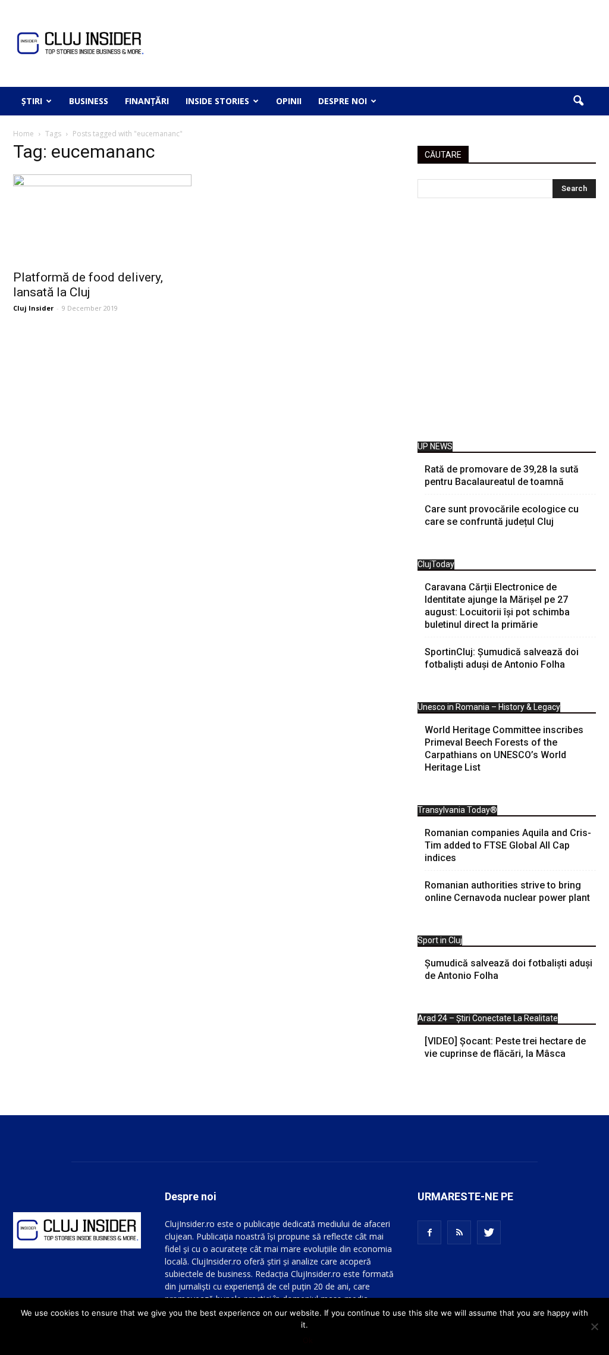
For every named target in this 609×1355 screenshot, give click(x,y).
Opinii (289, 101)
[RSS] (459, 1232)
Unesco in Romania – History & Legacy (488, 707)
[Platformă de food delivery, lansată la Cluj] (102, 218)
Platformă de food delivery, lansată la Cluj (88, 284)
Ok (308, 1340)
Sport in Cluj (439, 940)
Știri (31, 101)
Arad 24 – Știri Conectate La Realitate (487, 1018)
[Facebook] (429, 1232)
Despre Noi (342, 101)
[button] (578, 101)
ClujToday (435, 564)
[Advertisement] (506, 322)
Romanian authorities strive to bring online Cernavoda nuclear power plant (507, 891)
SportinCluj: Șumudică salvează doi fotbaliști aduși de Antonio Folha (502, 658)
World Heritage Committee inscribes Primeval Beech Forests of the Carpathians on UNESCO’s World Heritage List (504, 748)
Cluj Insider (33, 307)
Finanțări (147, 101)
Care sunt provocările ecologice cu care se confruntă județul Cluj (502, 515)
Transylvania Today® (457, 810)
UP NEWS (435, 446)
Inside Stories (217, 101)
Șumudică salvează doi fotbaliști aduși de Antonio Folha (508, 969)
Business (88, 101)
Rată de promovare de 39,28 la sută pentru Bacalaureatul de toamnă (502, 475)
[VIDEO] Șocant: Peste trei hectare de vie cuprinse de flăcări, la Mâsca (505, 1047)
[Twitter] (489, 1232)
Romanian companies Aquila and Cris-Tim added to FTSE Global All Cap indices (508, 845)
